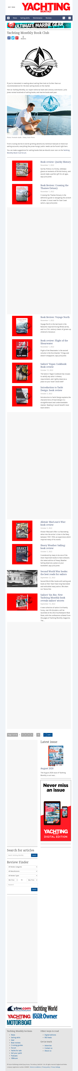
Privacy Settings (55, 1067)
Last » (49, 735)
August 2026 (47, 768)
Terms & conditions (35, 1067)
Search (34, 855)
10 (38, 735)
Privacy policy (46, 1067)
